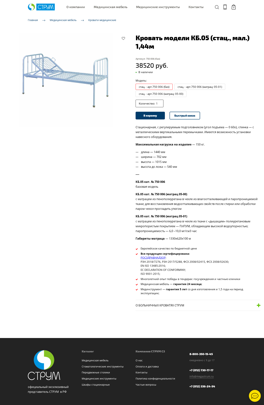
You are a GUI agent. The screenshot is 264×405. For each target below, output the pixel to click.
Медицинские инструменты (158, 7)
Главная (33, 20)
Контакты (196, 7)
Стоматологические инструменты (103, 366)
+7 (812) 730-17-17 (201, 370)
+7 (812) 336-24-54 (202, 386)
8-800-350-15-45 (201, 354)
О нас (139, 360)
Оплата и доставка (147, 366)
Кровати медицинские (102, 20)
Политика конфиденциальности (155, 378)
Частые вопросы (146, 384)
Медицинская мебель (110, 7)
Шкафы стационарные (96, 384)
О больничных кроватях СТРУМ (160, 305)
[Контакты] (225, 7)
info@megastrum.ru (201, 376)
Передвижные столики (96, 372)
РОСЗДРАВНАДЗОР (153, 257)
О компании (75, 7)
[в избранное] (123, 38)
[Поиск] (217, 7)
